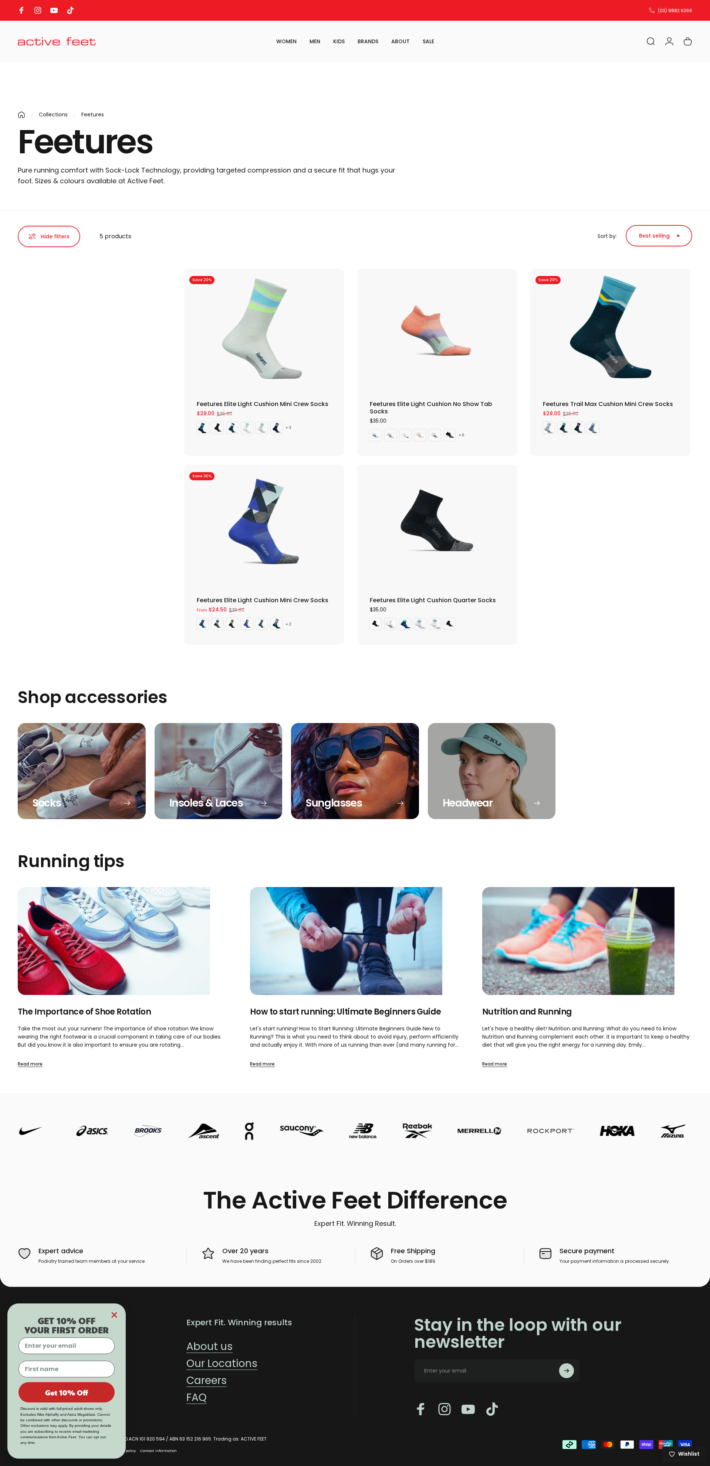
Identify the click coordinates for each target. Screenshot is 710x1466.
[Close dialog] (114, 1314)
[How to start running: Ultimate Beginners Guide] (355, 941)
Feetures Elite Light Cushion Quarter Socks (433, 600)
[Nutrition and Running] (587, 941)
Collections (53, 114)
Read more (30, 1064)
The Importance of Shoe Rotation (84, 1011)
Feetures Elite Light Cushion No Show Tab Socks (431, 408)
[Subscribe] (566, 1370)
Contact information (158, 1450)
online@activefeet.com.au (662, 10)
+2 (288, 624)
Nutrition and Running (527, 1011)
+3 (288, 428)
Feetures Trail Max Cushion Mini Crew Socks (608, 404)
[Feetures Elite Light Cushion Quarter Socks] (437, 526)
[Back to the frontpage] (21, 115)
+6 (462, 435)
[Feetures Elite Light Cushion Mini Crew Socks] (264, 330)
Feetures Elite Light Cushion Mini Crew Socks (262, 404)
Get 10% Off (66, 1392)
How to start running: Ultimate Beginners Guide (345, 1011)
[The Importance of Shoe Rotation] (123, 941)
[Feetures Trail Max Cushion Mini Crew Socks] (610, 330)
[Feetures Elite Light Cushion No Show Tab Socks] (437, 330)
